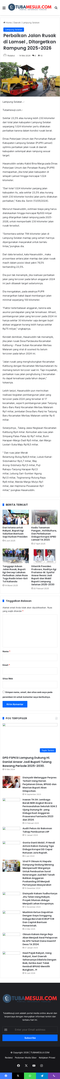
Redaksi (11, 55)
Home (8, 22)
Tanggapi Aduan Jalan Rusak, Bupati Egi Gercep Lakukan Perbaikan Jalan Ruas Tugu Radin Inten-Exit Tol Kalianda (15, 574)
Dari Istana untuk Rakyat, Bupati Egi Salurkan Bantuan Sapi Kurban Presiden (15, 532)
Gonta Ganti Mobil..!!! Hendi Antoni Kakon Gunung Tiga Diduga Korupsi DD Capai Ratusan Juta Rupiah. (39, 847)
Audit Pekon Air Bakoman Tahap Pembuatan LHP (37, 830)
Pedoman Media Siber (26, 1057)
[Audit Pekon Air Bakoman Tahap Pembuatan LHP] (11, 833)
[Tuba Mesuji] (30, 7)
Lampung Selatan (31, 22)
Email (6, 665)
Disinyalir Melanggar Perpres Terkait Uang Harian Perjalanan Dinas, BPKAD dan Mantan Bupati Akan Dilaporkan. (39, 784)
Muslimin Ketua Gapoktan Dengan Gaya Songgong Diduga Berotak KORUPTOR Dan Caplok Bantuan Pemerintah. (38, 919)
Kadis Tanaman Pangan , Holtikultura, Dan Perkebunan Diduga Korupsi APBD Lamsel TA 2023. (44, 533)
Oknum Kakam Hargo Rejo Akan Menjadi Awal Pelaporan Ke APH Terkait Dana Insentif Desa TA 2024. (40, 939)
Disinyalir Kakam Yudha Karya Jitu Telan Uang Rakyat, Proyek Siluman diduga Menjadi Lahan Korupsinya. (40, 898)
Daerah (17, 22)
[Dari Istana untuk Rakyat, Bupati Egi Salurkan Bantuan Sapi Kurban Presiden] (16, 517)
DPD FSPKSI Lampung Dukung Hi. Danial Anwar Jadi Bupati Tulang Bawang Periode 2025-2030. (27, 762)
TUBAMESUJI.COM (40, 1052)
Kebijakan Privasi (47, 1057)
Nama (6, 651)
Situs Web (8, 678)
